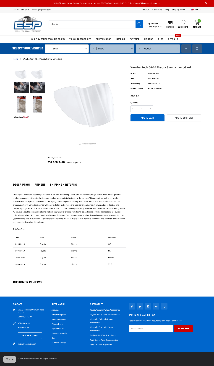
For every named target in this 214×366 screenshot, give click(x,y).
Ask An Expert (30, 335)
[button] (170, 24)
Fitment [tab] (39, 185)
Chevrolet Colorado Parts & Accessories (101, 321)
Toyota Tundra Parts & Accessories (105, 315)
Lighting (148, 39)
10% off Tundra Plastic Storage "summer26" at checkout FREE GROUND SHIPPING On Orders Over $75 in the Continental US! (107, 3)
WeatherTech (153, 73)
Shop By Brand (178, 10)
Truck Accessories (80, 39)
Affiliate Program (59, 315)
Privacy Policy (57, 324)
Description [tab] (21, 185)
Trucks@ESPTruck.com (41, 10)
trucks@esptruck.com (27, 344)
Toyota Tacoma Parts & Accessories (105, 310)
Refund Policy (57, 329)
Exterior (135, 39)
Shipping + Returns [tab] (63, 185)
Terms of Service (59, 343)
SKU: (132, 78)
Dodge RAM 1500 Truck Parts (102, 335)
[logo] (28, 24)
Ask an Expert (73, 162)
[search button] (139, 24)
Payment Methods (59, 333)
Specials (173, 39)
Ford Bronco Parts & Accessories (104, 340)
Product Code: (136, 88)
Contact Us (157, 10)
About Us (145, 10)
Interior (120, 39)
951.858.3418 (56, 162)
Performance (103, 39)
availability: (135, 83)
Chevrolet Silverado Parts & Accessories (102, 329)
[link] (21, 74)
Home (15, 59)
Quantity (134, 102)
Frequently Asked (59, 319)
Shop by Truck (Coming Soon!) (48, 39)
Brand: (133, 73)
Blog (167, 10)
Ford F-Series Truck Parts (101, 345)
